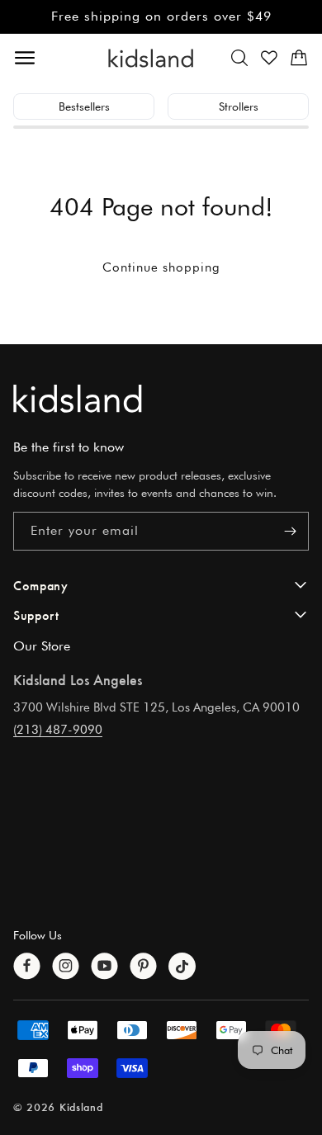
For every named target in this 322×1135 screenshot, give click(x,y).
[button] (239, 58)
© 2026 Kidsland (58, 1106)
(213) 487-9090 (57, 729)
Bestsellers (84, 106)
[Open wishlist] (269, 58)
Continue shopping (161, 267)
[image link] (161, 398)
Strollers (238, 106)
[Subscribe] (290, 531)
